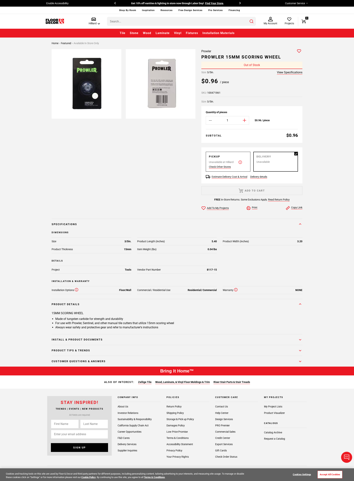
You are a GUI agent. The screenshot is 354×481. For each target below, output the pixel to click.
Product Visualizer (274, 412)
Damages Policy (175, 425)
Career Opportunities (129, 431)
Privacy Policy (174, 450)
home (55, 43)
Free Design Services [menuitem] (190, 10)
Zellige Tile (145, 382)
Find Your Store (214, 3)
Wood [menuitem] (147, 33)
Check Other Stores (220, 166)
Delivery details (258, 176)
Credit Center (222, 437)
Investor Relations (128, 412)
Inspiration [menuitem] (148, 10)
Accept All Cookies (330, 474)
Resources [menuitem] (167, 10)
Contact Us (221, 406)
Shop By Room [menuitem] (127, 10)
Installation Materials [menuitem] (218, 33)
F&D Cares (124, 437)
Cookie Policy (88, 477)
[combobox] (181, 21)
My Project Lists (273, 406)
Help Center (221, 412)
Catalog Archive (273, 432)
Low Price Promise (177, 431)
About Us (123, 406)
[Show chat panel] (346, 457)
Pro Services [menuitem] (215, 10)
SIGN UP (79, 447)
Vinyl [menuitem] (177, 33)
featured (66, 43)
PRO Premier (222, 425)
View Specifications (289, 72)
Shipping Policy (175, 412)
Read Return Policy (279, 199)
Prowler (206, 51)
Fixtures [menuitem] (192, 33)
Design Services (224, 419)
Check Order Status (226, 456)
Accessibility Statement (179, 444)
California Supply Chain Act (133, 425)
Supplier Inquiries (127, 450)
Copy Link (296, 207)
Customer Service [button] (295, 3)
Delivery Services (127, 444)
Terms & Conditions (177, 437)
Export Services (224, 444)
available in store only (86, 43)
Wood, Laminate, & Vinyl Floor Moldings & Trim (182, 382)
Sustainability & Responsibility (135, 419)
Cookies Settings (302, 474)
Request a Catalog (274, 438)
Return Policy (174, 406)
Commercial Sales (225, 431)
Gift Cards (221, 450)
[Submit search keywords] (251, 21)
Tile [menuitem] (122, 33)
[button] (93, 21)
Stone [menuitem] (134, 33)
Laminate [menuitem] (163, 33)
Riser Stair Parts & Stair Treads (232, 382)
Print (254, 207)
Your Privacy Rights (177, 456)
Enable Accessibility (57, 3)
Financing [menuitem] (234, 10)
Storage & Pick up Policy (180, 419)
